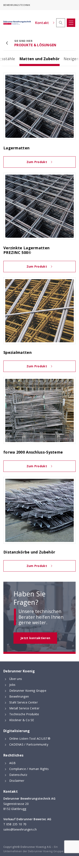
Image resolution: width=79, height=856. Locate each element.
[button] (60, 22)
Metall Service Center (24, 708)
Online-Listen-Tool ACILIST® (29, 739)
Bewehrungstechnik (16, 5)
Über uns (15, 679)
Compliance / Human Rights (29, 769)
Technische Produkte (24, 714)
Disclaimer (16, 781)
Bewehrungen (19, 696)
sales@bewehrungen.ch (20, 829)
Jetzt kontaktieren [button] (35, 638)
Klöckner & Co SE (21, 720)
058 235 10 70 (16, 824)
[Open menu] (71, 22)
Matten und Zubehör (39, 61)
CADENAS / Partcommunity (28, 744)
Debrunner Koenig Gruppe (27, 691)
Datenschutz (18, 775)
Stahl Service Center (23, 702)
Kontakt (42, 22)
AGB (12, 763)
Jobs (12, 685)
